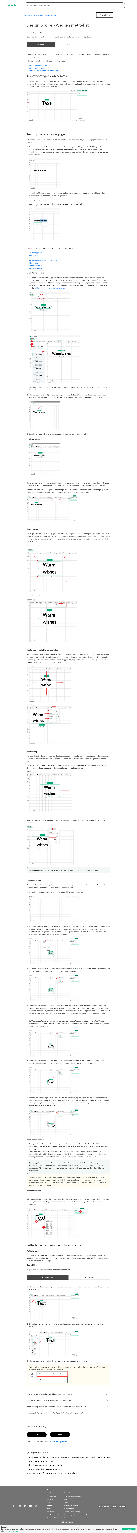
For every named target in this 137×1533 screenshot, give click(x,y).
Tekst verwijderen (35, 268)
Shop (65, 1499)
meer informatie (13, 1531)
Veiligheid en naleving (71, 1505)
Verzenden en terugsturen (72, 1496)
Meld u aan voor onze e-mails (112, 1506)
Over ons (50, 1499)
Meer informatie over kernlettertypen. (50, 288)
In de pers (50, 1505)
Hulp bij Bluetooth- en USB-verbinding (45, 1465)
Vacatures (50, 1512)
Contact (49, 1502)
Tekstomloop (33, 263)
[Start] (13, 5)
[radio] (37, 1434)
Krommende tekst (35, 266)
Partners (49, 1490)
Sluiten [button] (129, 1529)
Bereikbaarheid (69, 1508)
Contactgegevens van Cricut (40, 1461)
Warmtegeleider (69, 1518)
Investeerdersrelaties (54, 1515)
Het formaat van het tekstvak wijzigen (43, 260)
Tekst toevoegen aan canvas (39, 66)
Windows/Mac (47, 1277)
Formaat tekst (34, 258)
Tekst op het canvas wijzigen (39, 68)
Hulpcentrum (28, 15)
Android (96, 45)
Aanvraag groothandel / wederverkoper (77, 1515)
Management (68, 1490)
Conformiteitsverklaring (72, 1512)
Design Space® (38, 15)
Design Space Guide (51, 15)
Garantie (67, 1502)
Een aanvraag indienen (58, 1441)
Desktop (40, 45)
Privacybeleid (51, 1496)
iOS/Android (89, 1277)
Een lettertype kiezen (36, 253)
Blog (48, 1508)
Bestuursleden (68, 1493)
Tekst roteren (33, 255)
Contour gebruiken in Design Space (43, 1469)
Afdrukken (105, 15)
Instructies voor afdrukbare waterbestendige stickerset (53, 1473)
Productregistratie (53, 1518)
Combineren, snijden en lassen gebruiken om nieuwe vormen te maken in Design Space (68, 1457)
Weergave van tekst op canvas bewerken (44, 71)
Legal (49, 1493)
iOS (68, 45)
